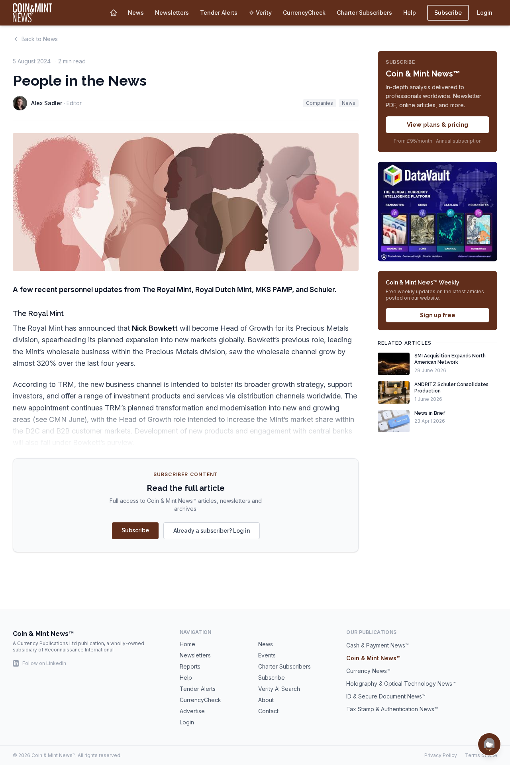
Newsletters (172, 12)
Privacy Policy (440, 755)
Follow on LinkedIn (44, 663)
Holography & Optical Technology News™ (401, 683)
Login (484, 12)
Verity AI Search (279, 688)
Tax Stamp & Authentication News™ (392, 709)
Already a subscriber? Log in (211, 531)
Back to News (40, 38)
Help (409, 12)
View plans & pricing (437, 124)
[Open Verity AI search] (489, 744)
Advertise (192, 711)
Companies (319, 103)
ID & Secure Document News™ (386, 696)
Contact (268, 711)
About (266, 699)
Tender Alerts (218, 12)
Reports (190, 666)
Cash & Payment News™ (377, 645)
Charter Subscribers (364, 12)
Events (267, 655)
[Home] (114, 13)
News (136, 12)
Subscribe (448, 13)
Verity (264, 12)
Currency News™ (368, 670)
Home (187, 644)
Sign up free (437, 315)
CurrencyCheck (304, 12)
